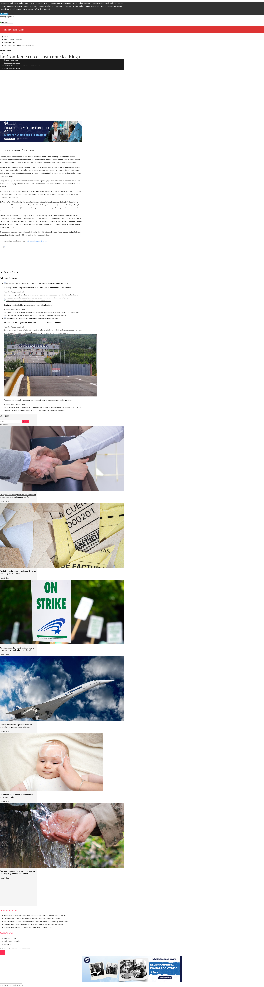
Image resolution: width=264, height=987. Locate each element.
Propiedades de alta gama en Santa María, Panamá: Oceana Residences (32, 323)
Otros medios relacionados (37, 241)
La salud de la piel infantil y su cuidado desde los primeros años (28, 927)
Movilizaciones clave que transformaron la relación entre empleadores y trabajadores (17, 649)
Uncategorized (5, 50)
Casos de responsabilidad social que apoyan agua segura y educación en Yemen (17, 872)
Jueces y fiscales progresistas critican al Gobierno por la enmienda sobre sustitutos (37, 287)
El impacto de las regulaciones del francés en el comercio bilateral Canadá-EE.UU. (18, 496)
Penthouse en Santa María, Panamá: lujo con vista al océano (28, 305)
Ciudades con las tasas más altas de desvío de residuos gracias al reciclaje (18, 572)
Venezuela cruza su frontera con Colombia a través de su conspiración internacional (37, 400)
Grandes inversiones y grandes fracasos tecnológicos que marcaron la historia (16, 726)
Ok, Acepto (4, 14)
